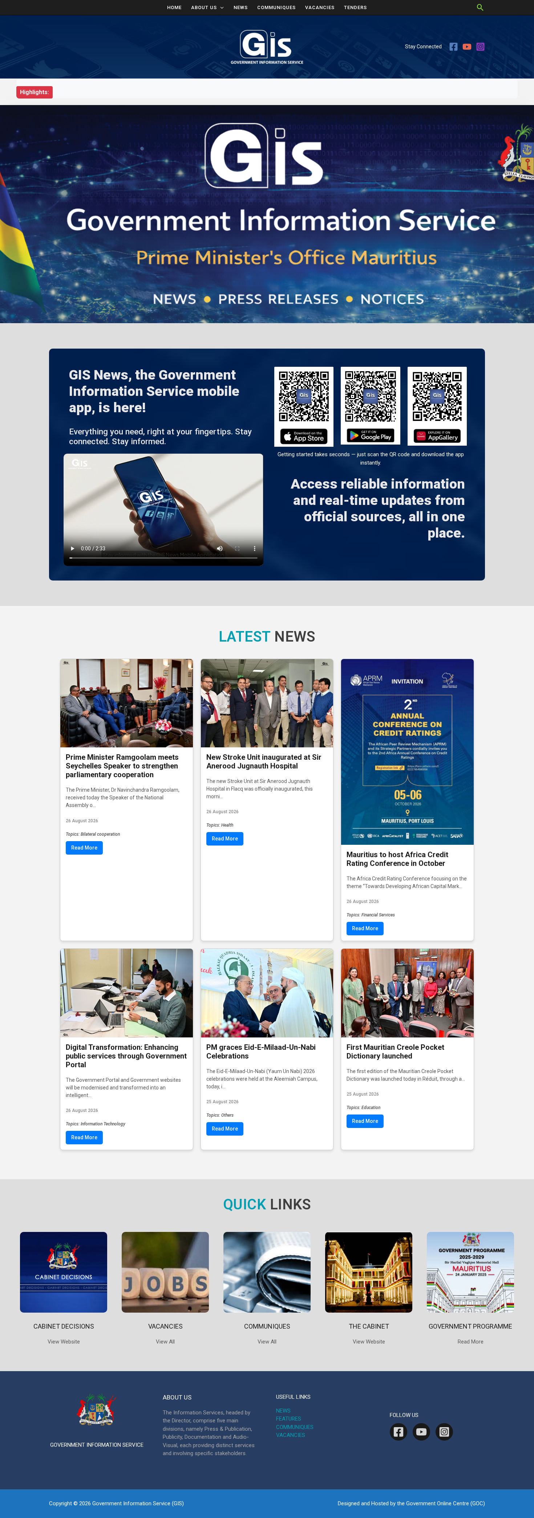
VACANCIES (320, 7)
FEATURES (288, 1418)
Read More (84, 848)
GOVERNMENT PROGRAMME (470, 1326)
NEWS (241, 7)
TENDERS (355, 7)
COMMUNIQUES (276, 7)
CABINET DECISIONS (63, 1326)
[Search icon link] (480, 7)
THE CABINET (369, 1326)
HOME (174, 7)
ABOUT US (204, 7)
